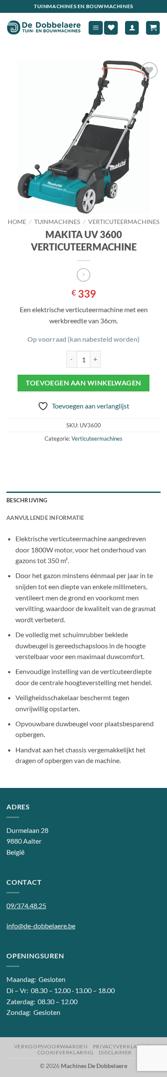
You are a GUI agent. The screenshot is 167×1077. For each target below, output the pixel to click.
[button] (96, 28)
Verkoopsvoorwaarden (51, 1046)
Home (17, 221)
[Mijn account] (132, 28)
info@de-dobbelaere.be (40, 926)
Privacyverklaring (122, 1046)
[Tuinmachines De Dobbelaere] (43, 27)
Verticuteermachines (123, 221)
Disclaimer (115, 1052)
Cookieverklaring (65, 1052)
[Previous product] (83, 274)
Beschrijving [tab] (26, 500)
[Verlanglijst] (111, 28)
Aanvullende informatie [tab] (45, 517)
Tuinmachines (57, 221)
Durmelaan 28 (27, 830)
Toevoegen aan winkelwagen (83, 383)
